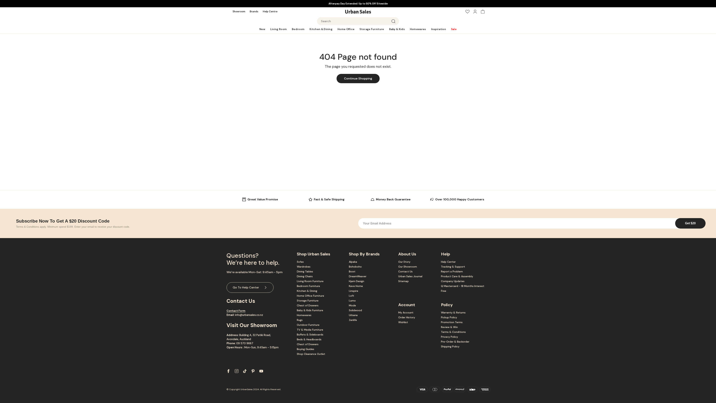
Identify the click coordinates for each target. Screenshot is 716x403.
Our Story (404, 261)
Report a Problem (452, 271)
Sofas (300, 261)
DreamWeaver (357, 276)
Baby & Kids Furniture (310, 310)
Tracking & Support (453, 266)
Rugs (300, 320)
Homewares (304, 315)
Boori (352, 271)
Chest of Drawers (307, 305)
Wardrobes (303, 266)
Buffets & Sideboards (310, 334)
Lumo (352, 300)
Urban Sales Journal (410, 276)
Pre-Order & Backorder (455, 341)
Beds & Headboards (309, 339)
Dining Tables (305, 271)
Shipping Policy (450, 346)
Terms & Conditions (453, 332)
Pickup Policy (449, 317)
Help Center (448, 261)
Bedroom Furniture (308, 286)
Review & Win (449, 327)
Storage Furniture (307, 300)
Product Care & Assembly (457, 276)
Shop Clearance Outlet (311, 354)
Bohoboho (355, 266)
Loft (351, 295)
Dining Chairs (305, 276)
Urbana (353, 315)
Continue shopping (358, 78)
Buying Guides (305, 349)
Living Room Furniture (310, 281)
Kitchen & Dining (307, 291)
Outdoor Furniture (308, 325)
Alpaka (353, 261)
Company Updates (452, 281)
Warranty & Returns (453, 312)
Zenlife (353, 320)
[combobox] (358, 21)
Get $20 (690, 223)
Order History (406, 317)
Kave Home (356, 286)
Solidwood (355, 310)
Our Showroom (407, 266)
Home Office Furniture (310, 295)
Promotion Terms (452, 322)
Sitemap (403, 281)
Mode (352, 305)
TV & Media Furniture (310, 329)
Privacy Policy (449, 336)
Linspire (353, 291)
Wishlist (403, 322)
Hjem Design (356, 281)
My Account (405, 312)
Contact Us (405, 271)
